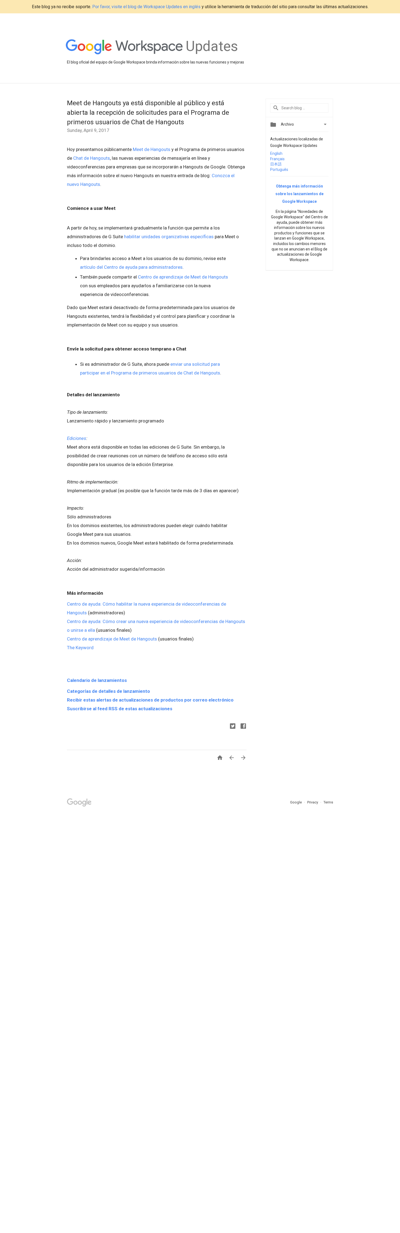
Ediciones (76, 438)
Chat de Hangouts (91, 158)
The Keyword (80, 647)
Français (277, 159)
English (276, 153)
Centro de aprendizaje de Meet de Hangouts (183, 277)
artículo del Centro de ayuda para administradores (131, 267)
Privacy (313, 802)
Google (296, 802)
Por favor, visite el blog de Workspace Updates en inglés (146, 6)
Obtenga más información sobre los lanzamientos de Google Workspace (299, 194)
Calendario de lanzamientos (97, 680)
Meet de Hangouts (151, 149)
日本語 (276, 164)
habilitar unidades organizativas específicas (169, 236)
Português (279, 169)
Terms (328, 802)
